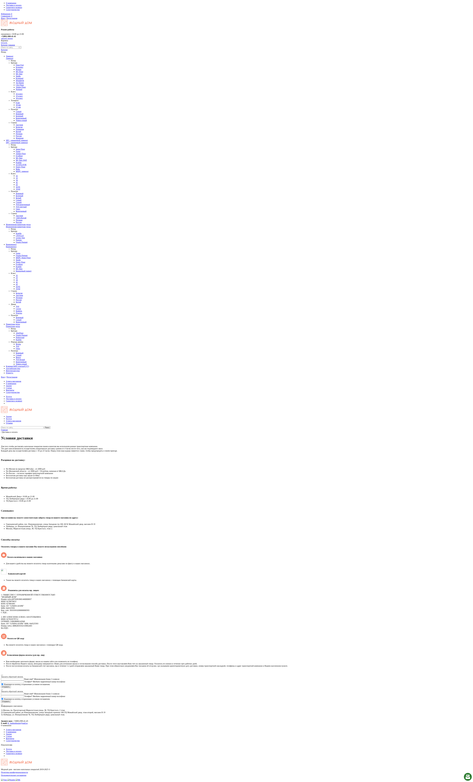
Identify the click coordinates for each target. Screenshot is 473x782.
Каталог (4, 50)
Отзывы (9, 423)
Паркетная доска (13, 324)
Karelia (18, 162)
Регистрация (12, 18)
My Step (19, 74)
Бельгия (19, 127)
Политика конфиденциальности (14, 772)
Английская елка (13, 368)
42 (17, 182)
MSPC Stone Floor (23, 258)
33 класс (19, 96)
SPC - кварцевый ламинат (17, 140)
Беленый (19, 116)
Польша (19, 134)
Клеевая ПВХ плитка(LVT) (17, 366)
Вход (3, 18)
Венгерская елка (13, 371)
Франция (19, 138)
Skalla (18, 76)
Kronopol (19, 78)
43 (17, 185)
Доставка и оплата (13, 5)
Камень (19, 311)
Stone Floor (20, 149)
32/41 (18, 187)
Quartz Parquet (21, 242)
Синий (19, 202)
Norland (19, 89)
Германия (20, 129)
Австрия (19, 125)
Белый (18, 198)
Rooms (18, 69)
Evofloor (19, 156)
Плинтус (9, 373)
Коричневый (21, 118)
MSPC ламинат (22, 171)
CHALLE (20, 236)
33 (17, 178)
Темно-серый (21, 120)
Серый (18, 112)
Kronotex (19, 67)
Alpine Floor (21, 87)
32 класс (19, 94)
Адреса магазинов (13, 381)
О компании (11, 3)
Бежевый (19, 114)
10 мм (18, 105)
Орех (18, 209)
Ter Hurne (20, 83)
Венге (18, 357)
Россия (19, 136)
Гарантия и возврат (14, 7)
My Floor (19, 72)
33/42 (18, 189)
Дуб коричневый (23, 205)
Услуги (9, 396)
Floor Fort (20, 65)
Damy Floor (20, 167)
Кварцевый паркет (24, 271)
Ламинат (9, 56)
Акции (9, 386)
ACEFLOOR (21, 165)
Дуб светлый (21, 207)
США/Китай (21, 218)
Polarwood (20, 337)
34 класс (19, 98)
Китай (18, 131)
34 (17, 180)
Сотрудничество (13, 10)
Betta (18, 169)
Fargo (18, 151)
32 (17, 176)
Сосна (18, 309)
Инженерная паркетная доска (18, 224)
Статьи (9, 388)
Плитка (19, 313)
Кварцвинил (11, 244)
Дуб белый (20, 360)
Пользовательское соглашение (13, 775)
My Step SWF (21, 160)
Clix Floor (20, 85)
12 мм (18, 107)
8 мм (18, 103)
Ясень (18, 344)
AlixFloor (19, 333)
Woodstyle (20, 80)
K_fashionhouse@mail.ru (18, 723)
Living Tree (20, 238)
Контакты (10, 390)
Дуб (17, 306)
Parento (19, 240)
